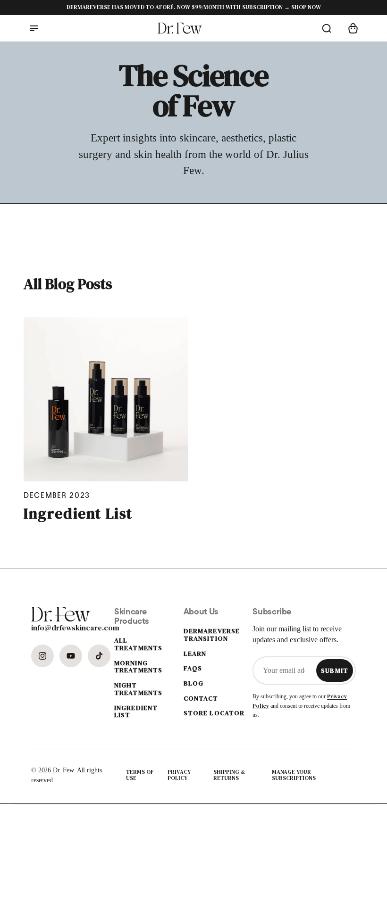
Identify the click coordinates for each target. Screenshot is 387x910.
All (68, 284)
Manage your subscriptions (294, 775)
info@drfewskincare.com (55, 627)
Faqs (193, 668)
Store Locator (214, 713)
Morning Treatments (138, 667)
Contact (201, 699)
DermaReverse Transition (212, 635)
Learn (195, 654)
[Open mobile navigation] (34, 28)
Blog (193, 683)
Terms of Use (140, 775)
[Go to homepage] (180, 28)
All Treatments (138, 644)
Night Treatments (138, 689)
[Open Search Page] (326, 28)
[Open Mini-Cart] (353, 28)
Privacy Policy (179, 775)
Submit (334, 670)
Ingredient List (78, 513)
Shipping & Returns (229, 775)
